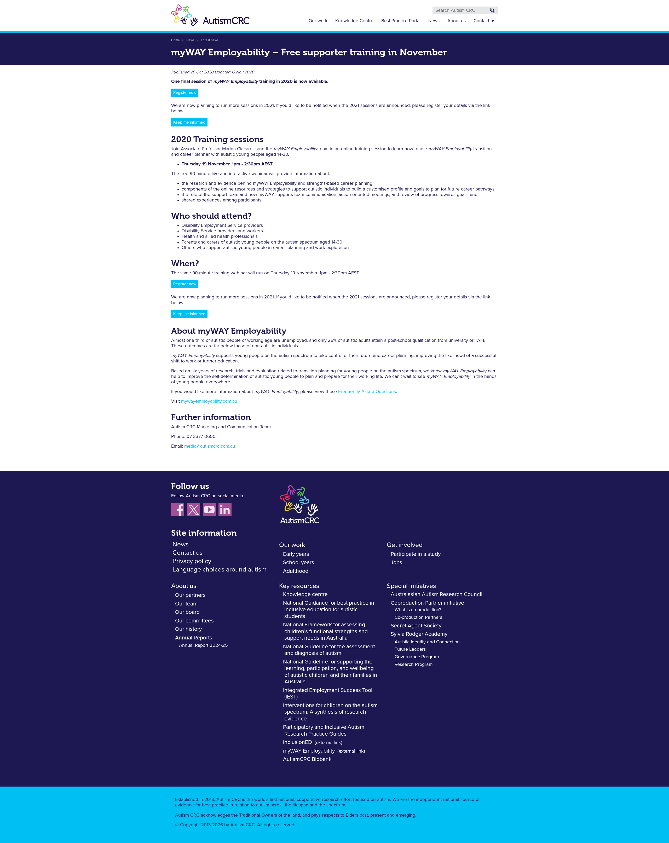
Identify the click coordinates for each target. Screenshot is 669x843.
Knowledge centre (305, 594)
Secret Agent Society (416, 625)
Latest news (209, 40)
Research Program (414, 664)
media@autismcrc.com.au (209, 446)
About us (456, 21)
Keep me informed (189, 122)
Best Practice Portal (400, 21)
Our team (186, 604)
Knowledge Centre (354, 21)
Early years (296, 554)
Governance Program (417, 657)
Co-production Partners (418, 617)
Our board (187, 612)
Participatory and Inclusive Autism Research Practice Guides (323, 730)
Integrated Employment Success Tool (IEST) (327, 694)
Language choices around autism (219, 569)
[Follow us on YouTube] (210, 510)
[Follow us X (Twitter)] (195, 510)
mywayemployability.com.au (209, 401)
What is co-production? (418, 610)
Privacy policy (191, 561)
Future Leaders (410, 649)
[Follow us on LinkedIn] (225, 510)
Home (175, 40)
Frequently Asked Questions (367, 391)
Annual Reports (193, 637)
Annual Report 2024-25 (203, 645)
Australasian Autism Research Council (436, 594)
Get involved (405, 545)
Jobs (396, 562)
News (434, 21)
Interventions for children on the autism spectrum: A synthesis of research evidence (330, 712)
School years (298, 562)
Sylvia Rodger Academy (419, 634)
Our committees (194, 620)
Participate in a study (416, 554)
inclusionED (297, 742)
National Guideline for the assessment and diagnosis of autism (329, 650)
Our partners (190, 595)
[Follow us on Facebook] (179, 510)
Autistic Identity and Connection (427, 642)
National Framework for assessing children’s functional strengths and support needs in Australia (325, 631)
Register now (184, 93)
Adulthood (295, 571)
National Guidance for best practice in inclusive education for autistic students (328, 609)
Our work (318, 21)
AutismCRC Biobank (307, 759)
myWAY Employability (309, 751)
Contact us (484, 21)
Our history (188, 629)
